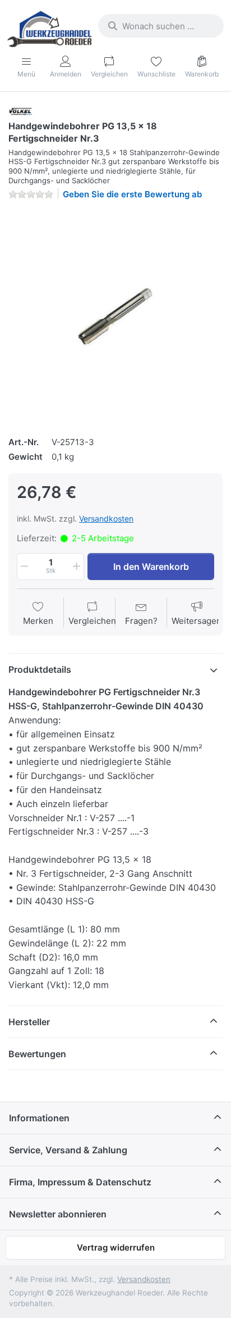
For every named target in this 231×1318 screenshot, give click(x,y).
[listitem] (115, 316)
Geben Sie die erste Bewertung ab (132, 194)
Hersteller (29, 1021)
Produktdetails (39, 669)
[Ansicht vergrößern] (115, 316)
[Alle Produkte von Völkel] (23, 111)
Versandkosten (106, 518)
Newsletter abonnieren (58, 1214)
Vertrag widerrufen (116, 1247)
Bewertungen (37, 1053)
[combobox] (161, 26)
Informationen (39, 1118)
